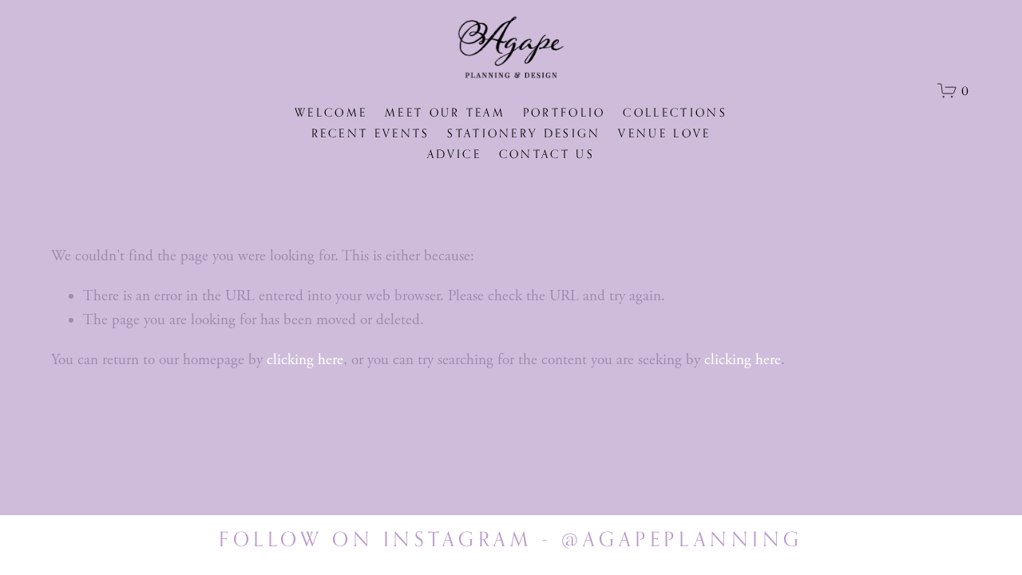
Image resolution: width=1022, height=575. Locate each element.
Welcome (331, 112)
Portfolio (564, 112)
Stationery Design (523, 133)
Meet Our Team (445, 112)
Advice (454, 154)
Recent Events (370, 133)
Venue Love (664, 133)
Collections (675, 112)
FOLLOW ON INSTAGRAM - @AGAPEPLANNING (511, 539)
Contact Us (547, 154)
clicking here (305, 360)
